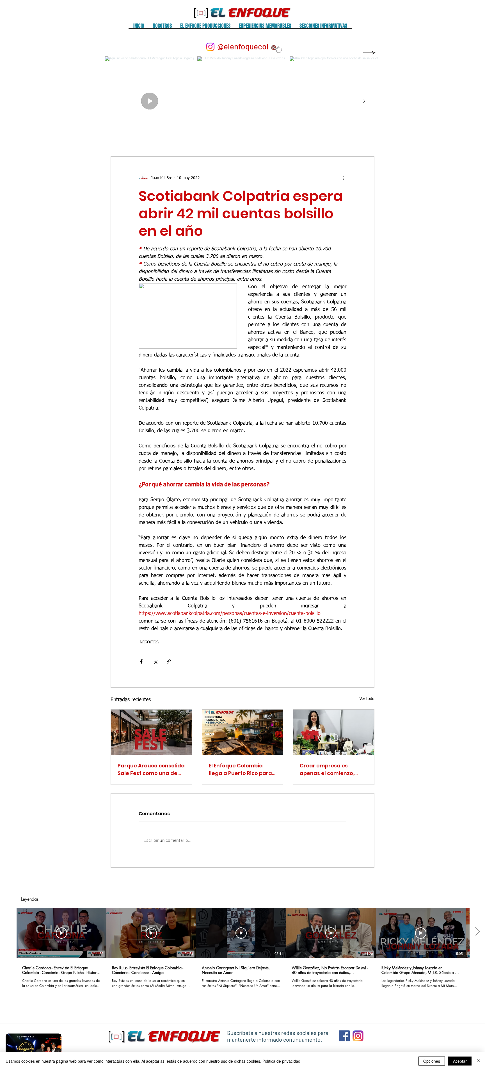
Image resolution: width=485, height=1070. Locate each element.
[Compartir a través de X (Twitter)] (155, 661)
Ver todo (367, 699)
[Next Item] (364, 101)
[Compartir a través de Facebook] (141, 661)
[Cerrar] (478, 1061)
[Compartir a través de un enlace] (168, 661)
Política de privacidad (281, 1061)
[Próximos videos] (477, 932)
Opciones (431, 1061)
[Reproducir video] (61, 933)
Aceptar (460, 1061)
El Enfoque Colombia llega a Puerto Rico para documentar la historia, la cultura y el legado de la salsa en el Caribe (241, 769)
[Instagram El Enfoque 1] (358, 1035)
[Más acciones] (343, 178)
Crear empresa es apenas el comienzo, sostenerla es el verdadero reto (327, 769)
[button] (162, 27)
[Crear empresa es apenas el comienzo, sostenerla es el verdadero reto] (333, 732)
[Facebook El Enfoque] (344, 1035)
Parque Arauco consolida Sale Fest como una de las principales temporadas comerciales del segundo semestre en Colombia (151, 769)
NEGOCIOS (149, 642)
